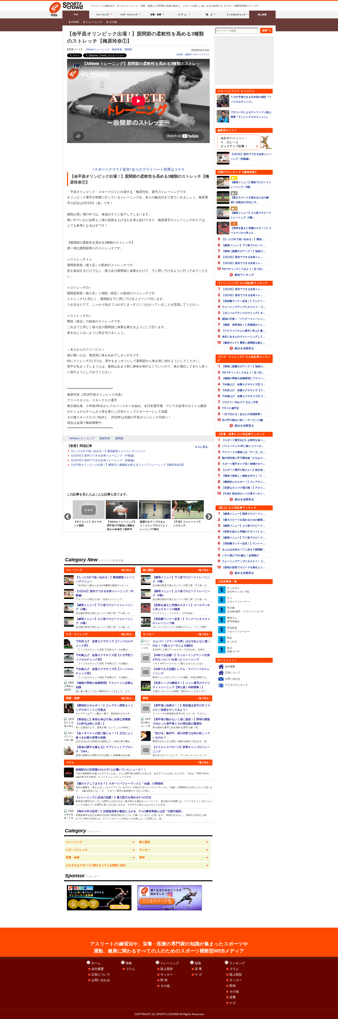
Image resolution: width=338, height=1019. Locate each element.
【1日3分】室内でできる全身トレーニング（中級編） (103, 455)
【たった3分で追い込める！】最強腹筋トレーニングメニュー (108, 451)
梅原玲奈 (117, 49)
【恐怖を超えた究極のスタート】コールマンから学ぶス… (251, 230)
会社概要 (230, 666)
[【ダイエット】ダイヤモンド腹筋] (89, 515)
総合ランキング (244, 274)
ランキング (237, 963)
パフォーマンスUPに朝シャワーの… (243, 446)
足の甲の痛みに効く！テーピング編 (242, 420)
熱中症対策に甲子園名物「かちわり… (243, 457)
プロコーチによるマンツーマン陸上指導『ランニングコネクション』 (251, 114)
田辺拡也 (238, 629)
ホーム (96, 963)
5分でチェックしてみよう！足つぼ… (243, 268)
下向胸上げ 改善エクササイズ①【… (243, 396)
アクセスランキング (236, 684)
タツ (238, 599)
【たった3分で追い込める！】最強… (243, 239)
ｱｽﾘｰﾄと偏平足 (230, 408)
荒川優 (245, 609)
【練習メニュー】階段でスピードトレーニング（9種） (251, 184)
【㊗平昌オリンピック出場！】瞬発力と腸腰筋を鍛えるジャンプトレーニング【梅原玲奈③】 (127, 464)
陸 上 (209, 14)
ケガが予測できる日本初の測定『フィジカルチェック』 (251, 99)
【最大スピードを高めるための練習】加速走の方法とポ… (250, 199)
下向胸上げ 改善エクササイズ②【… (243, 384)
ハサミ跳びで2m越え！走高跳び (240, 555)
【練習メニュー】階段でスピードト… (243, 513)
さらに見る (201, 446)
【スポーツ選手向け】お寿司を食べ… (243, 440)
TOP (76, 14)
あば (233, 649)
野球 (232, 985)
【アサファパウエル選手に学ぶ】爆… (243, 330)
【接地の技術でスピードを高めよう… (243, 567)
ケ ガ (198, 974)
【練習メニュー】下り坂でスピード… (243, 245)
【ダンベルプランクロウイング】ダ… (243, 312)
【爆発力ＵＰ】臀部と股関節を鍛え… (243, 342)
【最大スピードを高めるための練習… (243, 519)
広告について (232, 672)
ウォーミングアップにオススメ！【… (243, 306)
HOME (75, 21)
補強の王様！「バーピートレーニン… (243, 318)
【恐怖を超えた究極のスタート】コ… (243, 531)
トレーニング (102, 14)
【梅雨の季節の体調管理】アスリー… (243, 378)
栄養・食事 (155, 14)
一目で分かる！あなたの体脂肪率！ (242, 414)
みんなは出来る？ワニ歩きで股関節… (243, 549)
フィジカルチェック (236, 14)
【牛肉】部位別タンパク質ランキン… (243, 493)
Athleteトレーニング (97, 49)
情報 (129, 963)
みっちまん (238, 589)
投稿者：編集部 (183, 54)
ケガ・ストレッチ (129, 14)
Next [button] (207, 515)
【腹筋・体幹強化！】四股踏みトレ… (243, 324)
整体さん (233, 619)
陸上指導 (262, 14)
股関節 (128, 49)
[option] (89, 515)
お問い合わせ (232, 678)
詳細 (99, 581)
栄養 (232, 997)
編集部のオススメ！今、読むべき (234, 142)
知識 (198, 963)
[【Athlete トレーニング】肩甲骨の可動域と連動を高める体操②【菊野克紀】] (122, 515)
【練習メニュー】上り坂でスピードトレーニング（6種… (251, 215)
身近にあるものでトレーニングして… (243, 336)
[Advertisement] (138, 155)
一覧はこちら (101, 842)
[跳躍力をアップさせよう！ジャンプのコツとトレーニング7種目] (155, 515)
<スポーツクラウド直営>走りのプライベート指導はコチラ (138, 169)
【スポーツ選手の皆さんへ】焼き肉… (243, 469)
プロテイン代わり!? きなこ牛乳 (240, 402)
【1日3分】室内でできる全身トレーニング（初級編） (103, 460)
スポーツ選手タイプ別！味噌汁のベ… (243, 463)
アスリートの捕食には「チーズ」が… (243, 452)
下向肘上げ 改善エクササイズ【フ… (243, 390)
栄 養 (198, 968)
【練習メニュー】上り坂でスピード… (243, 525)
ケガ (232, 1003)
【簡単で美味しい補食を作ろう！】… (243, 475)
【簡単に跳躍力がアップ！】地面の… (243, 251)
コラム (183, 14)
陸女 (232, 639)
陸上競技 (166, 968)
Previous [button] (66, 515)
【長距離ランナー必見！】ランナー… (243, 301)
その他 (113, 21)
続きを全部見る (244, 348)
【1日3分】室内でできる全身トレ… (242, 257)
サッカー (166, 974)
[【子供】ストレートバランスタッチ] (188, 515)
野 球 (163, 980)
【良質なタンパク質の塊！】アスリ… (243, 487)
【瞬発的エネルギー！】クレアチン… (243, 481)
